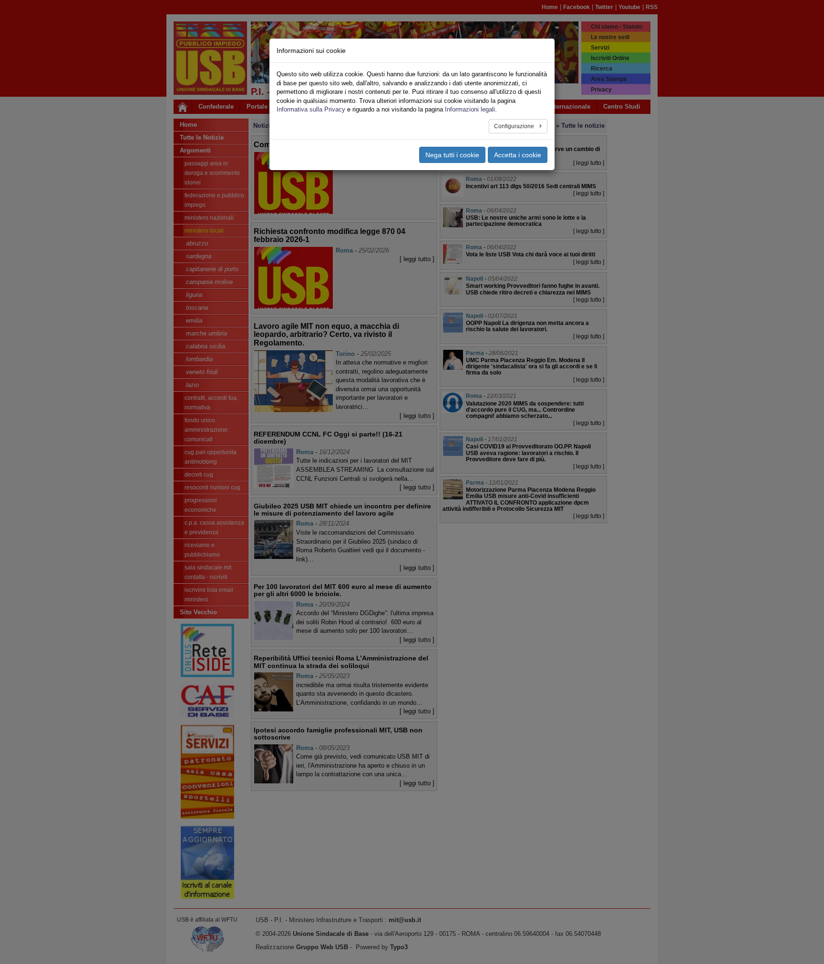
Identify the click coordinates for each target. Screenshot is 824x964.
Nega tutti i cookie (452, 155)
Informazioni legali (470, 109)
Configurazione (515, 126)
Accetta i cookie (517, 155)
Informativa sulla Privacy (311, 109)
